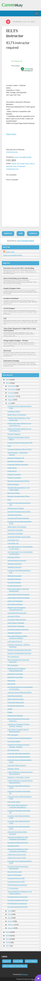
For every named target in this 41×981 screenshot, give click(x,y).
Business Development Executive (19, 650)
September (12, 396)
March (10, 921)
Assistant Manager (14, 579)
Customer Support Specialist (17, 464)
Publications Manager (11, 361)
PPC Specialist (12, 665)
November (12, 389)
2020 (8, 936)
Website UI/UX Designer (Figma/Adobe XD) (16, 608)
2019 (8, 939)
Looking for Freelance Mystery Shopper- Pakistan (18, 725)
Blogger (25, 974)
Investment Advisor (14, 586)
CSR (4, 318)
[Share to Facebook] (13, 160)
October (11, 393)
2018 (8, 942)
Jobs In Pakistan (31, 961)
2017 (8, 946)
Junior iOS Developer (15, 601)
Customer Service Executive (17, 897)
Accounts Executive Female (17, 907)
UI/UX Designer (9, 308)
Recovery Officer (13, 493)
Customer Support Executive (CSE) (19, 443)
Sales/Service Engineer (15, 461)
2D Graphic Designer (15, 604)
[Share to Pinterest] (15, 160)
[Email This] (7, 160)
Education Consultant (15, 530)
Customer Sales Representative (18, 753)
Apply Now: (11, 134)
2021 (8, 932)
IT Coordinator (12, 888)
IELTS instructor (13, 656)
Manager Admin (13, 769)
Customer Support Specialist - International (18, 867)
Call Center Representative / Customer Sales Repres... (17, 806)
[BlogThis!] (9, 160)
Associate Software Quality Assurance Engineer (17, 637)
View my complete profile (12, 255)
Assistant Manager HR (15, 458)
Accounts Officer (13, 557)
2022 (8, 383)
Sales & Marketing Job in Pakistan (15, 278)
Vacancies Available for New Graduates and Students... (17, 838)
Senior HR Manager (14, 875)
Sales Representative (14, 696)
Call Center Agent (13, 741)
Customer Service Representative (19, 692)
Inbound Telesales (13, 434)
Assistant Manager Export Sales (18, 511)
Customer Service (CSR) (16, 878)
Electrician (7, 351)
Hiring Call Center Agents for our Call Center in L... (19, 424)
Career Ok (15, 163)
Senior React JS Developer (16, 415)
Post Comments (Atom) (25, 241)
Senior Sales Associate (15, 699)
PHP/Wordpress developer (17, 885)
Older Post (33, 233)
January (10, 928)
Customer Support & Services (17, 629)
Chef (9, 446)
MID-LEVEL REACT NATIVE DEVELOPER (18, 590)
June (9, 911)
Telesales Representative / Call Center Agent (18, 489)
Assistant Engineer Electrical (17, 842)
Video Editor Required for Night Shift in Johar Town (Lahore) (19, 329)
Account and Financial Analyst (18, 518)
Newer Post (8, 233)
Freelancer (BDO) (13, 411)
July (9, 403)
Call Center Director (14, 641)
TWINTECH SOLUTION (16, 854)
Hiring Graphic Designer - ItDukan (15, 340)
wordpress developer (11, 298)
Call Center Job (13, 540)
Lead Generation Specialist (17, 613)
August (10, 400)
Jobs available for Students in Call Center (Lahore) (19, 892)
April (9, 918)
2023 (8, 380)
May (9, 914)
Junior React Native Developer (18, 594)
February (11, 924)
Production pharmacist (15, 702)
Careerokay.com (12, 152)
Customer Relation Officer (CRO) (19, 449)
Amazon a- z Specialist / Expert (18, 777)
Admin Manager (13, 484)
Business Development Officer (18, 481)
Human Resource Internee (16, 560)
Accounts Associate (14, 872)
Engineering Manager (15, 715)
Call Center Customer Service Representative (18, 730)
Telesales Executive (14, 515)
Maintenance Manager (15, 508)
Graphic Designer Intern (12, 288)
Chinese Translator (14, 474)
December (11, 386)
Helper (10, 709)
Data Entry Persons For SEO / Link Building (18, 268)
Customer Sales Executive (16, 619)
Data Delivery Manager (15, 623)
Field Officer (12, 468)
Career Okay (24, 163)
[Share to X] (11, 160)
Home (21, 233)
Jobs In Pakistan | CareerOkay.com (14, 966)
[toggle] (36, 13)
